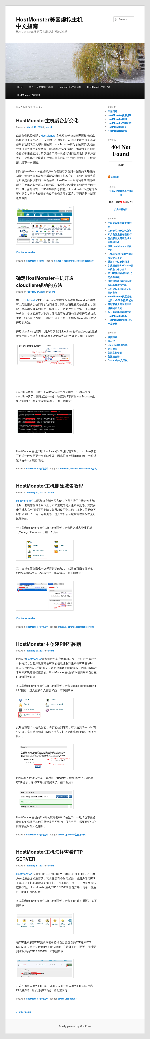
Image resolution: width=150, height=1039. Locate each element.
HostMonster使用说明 (37, 468)
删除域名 (62, 626)
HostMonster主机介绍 (70, 87)
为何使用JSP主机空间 (119, 230)
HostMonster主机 (85, 260)
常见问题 (112, 111)
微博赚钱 (112, 337)
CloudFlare (63, 468)
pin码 (82, 834)
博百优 (111, 341)
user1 (49, 127)
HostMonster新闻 (35, 260)
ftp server (71, 998)
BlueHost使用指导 (118, 345)
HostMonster (48, 135)
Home (20, 87)
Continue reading (28, 252)
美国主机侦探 (115, 352)
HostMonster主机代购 (98, 87)
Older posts (23, 1011)
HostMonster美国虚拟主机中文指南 (49, 22)
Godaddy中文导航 (118, 360)
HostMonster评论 (117, 130)
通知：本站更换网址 (118, 261)
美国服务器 (114, 356)
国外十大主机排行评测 (41, 87)
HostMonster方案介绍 (120, 123)
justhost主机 (72, 834)
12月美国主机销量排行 (120, 234)
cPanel (57, 260)
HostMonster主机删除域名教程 (49, 485)
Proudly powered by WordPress (75, 1026)
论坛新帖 (115, 177)
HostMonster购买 (117, 126)
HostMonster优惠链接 (28, 95)
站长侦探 (112, 348)
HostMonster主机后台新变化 (47, 120)
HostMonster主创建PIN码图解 (49, 643)
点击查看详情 (121, 209)
